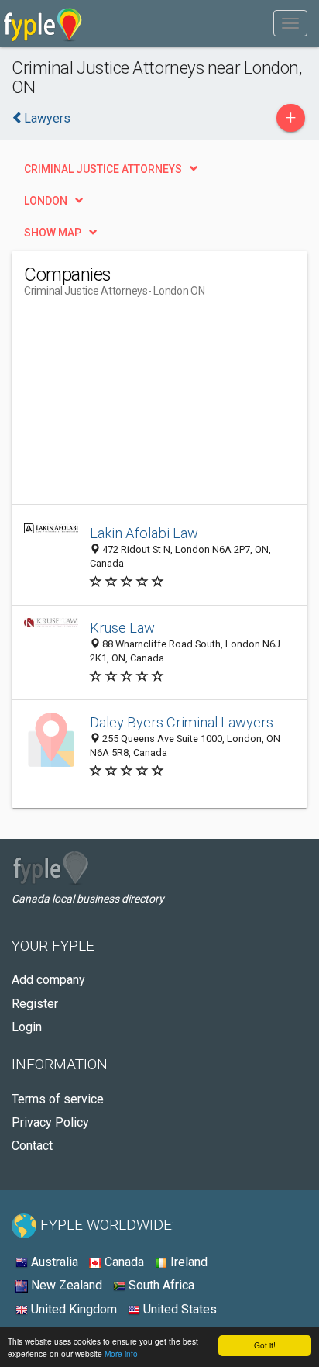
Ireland (187, 1262)
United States (178, 1309)
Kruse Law (122, 628)
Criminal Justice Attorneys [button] (103, 169)
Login (27, 1027)
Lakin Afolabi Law (144, 533)
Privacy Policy (50, 1122)
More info (121, 1353)
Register (35, 1003)
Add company (48, 979)
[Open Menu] (290, 23)
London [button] (45, 201)
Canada (122, 1262)
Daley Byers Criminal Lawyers (181, 722)
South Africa (159, 1285)
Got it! (265, 1345)
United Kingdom (72, 1309)
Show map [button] (52, 232)
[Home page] (43, 23)
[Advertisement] (140, 407)
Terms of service (58, 1099)
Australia (53, 1262)
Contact (32, 1145)
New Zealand (65, 1285)
